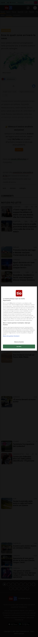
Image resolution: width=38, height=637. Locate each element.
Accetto (19, 346)
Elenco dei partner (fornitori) (11, 336)
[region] (19, 318)
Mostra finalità (19, 341)
